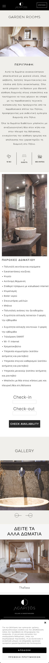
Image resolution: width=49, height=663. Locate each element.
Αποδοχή (24, 650)
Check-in (22, 397)
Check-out (24, 408)
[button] (45, 622)
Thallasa (24, 587)
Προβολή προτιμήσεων (24, 657)
